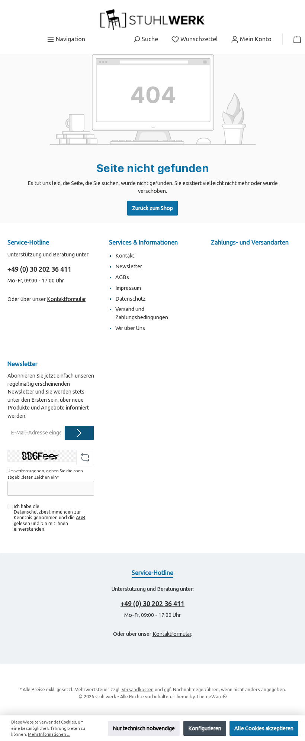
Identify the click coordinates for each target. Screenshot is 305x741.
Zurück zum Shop (152, 208)
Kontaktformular (66, 299)
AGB (80, 517)
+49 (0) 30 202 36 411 (39, 269)
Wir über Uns (130, 328)
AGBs (122, 277)
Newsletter (128, 266)
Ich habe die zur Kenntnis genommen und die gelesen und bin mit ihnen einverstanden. (49, 517)
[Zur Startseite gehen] (152, 19)
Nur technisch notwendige (144, 728)
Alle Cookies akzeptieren (263, 728)
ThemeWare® (211, 696)
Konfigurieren (204, 728)
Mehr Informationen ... (49, 734)
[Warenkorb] (295, 39)
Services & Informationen (143, 242)
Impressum (128, 288)
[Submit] (79, 432)
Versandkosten (138, 689)
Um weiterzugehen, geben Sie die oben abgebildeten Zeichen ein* (45, 474)
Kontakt (124, 256)
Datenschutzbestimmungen (43, 511)
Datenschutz (130, 299)
